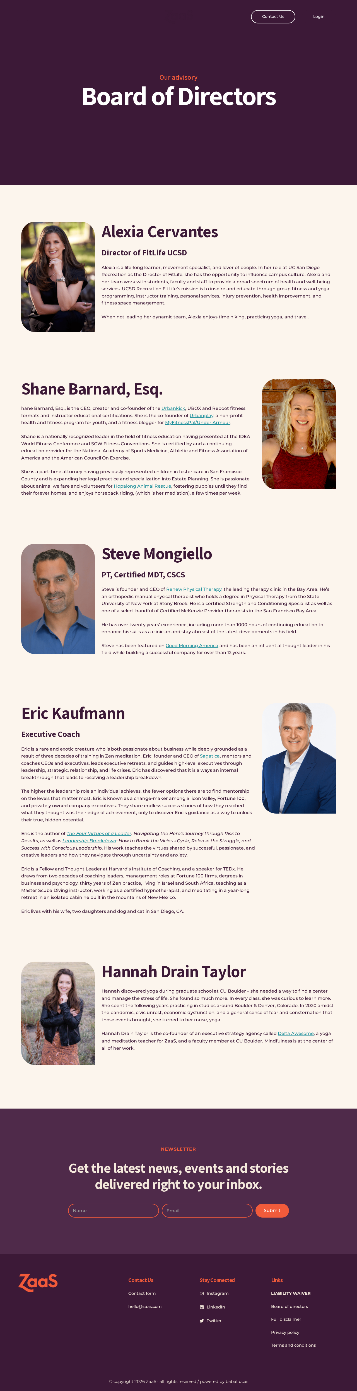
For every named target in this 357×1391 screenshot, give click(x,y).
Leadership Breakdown (89, 840)
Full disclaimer (286, 1319)
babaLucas (237, 1381)
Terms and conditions (293, 1345)
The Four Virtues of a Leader (99, 833)
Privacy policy (285, 1332)
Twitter (214, 1320)
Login (319, 16)
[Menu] (23, 17)
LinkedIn (216, 1307)
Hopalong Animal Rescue (142, 486)
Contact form (142, 1293)
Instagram (218, 1293)
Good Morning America (192, 645)
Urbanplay (201, 415)
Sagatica (210, 756)
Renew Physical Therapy (193, 589)
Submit (272, 1210)
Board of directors (289, 1306)
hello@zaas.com (145, 1306)
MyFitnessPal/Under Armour (197, 422)
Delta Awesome (296, 1033)
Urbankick (173, 408)
